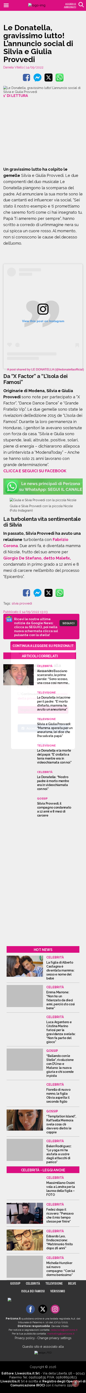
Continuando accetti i (42, 696)
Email (22, 685)
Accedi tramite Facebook (45, 728)
